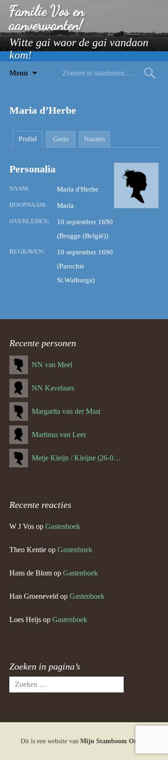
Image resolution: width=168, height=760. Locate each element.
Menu (18, 73)
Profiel (28, 139)
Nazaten (94, 139)
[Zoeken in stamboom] (150, 73)
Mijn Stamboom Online (114, 741)
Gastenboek (62, 526)
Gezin (61, 139)
